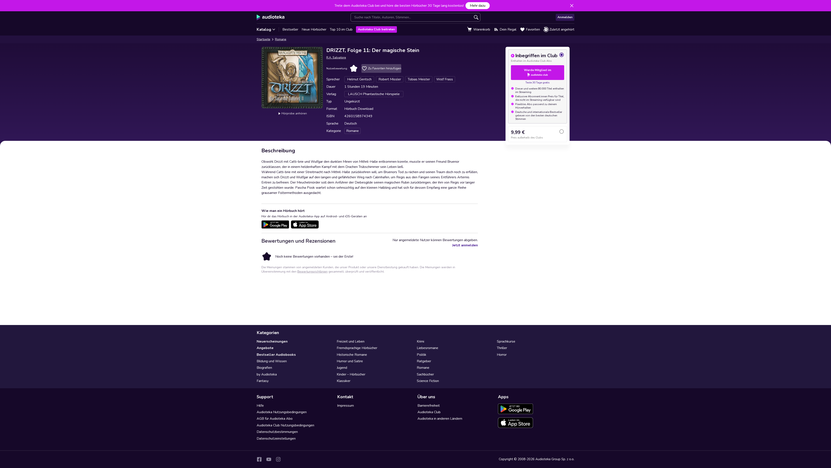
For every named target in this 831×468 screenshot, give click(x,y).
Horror (502, 354)
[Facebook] (259, 459)
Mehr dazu (477, 5)
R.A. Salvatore (336, 57)
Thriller (502, 348)
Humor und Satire (350, 361)
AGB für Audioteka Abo (275, 418)
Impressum (345, 405)
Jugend (342, 367)
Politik (421, 354)
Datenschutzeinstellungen (276, 438)
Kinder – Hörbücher (351, 374)
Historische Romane (352, 354)
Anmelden (565, 17)
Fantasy (263, 381)
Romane (280, 39)
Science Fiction (428, 381)
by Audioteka (267, 374)
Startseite (263, 39)
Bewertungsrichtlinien (312, 272)
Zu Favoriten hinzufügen (384, 68)
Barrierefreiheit (428, 405)
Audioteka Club (429, 412)
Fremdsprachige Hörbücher (357, 348)
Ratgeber (424, 361)
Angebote (265, 348)
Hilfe (260, 405)
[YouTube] (268, 459)
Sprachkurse (506, 341)
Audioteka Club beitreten (376, 29)
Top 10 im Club (341, 29)
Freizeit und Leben (350, 341)
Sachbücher (425, 374)
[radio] (537, 57)
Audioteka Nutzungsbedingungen (282, 412)
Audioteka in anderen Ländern (439, 418)
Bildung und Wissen (272, 361)
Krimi (420, 341)
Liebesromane (427, 348)
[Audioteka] (271, 17)
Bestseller (290, 29)
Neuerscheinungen (272, 341)
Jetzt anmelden (465, 245)
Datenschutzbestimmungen (277, 431)
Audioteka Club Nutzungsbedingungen (285, 425)
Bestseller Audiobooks (276, 354)
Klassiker (343, 381)
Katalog (264, 29)
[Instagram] (278, 459)
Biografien (264, 367)
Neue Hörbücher (314, 29)
